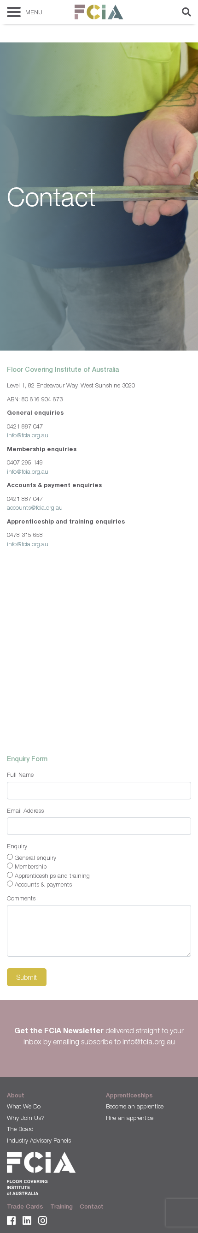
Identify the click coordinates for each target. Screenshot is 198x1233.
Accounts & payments (43, 884)
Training (61, 1206)
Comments (21, 898)
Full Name (20, 774)
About (15, 1095)
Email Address (25, 810)
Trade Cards (25, 1206)
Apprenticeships (129, 1095)
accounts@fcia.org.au (35, 507)
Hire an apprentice (129, 1117)
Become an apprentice (134, 1106)
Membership (31, 866)
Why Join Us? (26, 1117)
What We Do (24, 1106)
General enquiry (35, 857)
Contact (92, 1206)
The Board (20, 1128)
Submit (27, 977)
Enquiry (17, 846)
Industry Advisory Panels (39, 1140)
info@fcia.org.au (27, 435)
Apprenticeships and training (52, 875)
